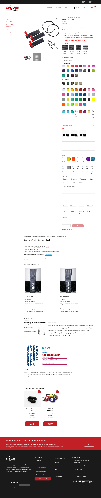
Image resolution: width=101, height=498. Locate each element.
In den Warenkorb (77, 225)
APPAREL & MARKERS (10, 31)
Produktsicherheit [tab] (51, 236)
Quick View (32, 406)
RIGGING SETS (9, 21)
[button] (57, 18)
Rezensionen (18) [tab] (61, 236)
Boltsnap (64, 217)
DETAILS (50, 246)
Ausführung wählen (32, 424)
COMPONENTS (8, 26)
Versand (65, 23)
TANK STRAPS (8, 19)
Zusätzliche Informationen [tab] (39, 236)
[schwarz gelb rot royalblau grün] (78, 189)
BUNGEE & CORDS (9, 24)
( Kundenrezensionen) (74, 17)
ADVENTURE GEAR (9, 32)
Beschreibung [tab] (27, 236)
